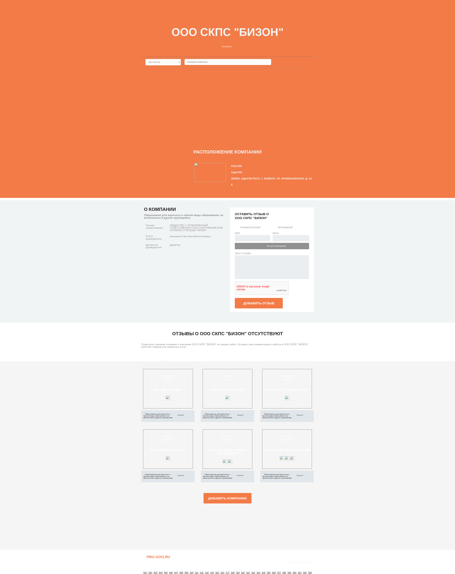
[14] (212, 573)
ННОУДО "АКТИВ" (168, 390)
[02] (150, 573)
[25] (269, 573)
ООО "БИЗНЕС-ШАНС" (168, 450)
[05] (166, 573)
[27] (279, 573)
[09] (186, 573)
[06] (171, 573)
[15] (217, 573)
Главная (270, 559)
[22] (253, 573)
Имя (237, 233)
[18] (232, 573)
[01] (145, 573)
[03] (155, 573)
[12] (202, 573)
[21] (248, 573)
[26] (274, 573)
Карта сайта (306, 559)
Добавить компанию (227, 498)
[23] (258, 573)
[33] (310, 573)
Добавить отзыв (258, 303)
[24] (263, 573)
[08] (181, 573)
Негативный (285, 227)
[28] (284, 573)
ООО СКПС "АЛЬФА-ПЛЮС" (287, 390)
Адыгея (168, 379)
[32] (305, 573)
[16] (222, 573)
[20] (243, 573)
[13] (207, 573)
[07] (176, 573)
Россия (168, 376)
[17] (227, 573)
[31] (299, 573)
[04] (160, 573)
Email (276, 233)
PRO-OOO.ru (158, 557)
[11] (196, 573)
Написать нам (287, 559)
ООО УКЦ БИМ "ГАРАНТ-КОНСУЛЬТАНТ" (227, 451)
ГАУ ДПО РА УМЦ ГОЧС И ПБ (287, 450)
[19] (238, 573)
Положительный (250, 227)
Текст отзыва (243, 253)
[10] (191, 573)
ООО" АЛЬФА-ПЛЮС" (227, 390)
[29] (289, 573)
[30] (294, 573)
